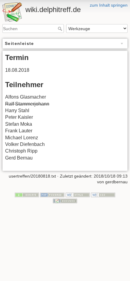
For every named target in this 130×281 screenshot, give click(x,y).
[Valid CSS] (103, 194)
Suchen (60, 29)
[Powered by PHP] (52, 194)
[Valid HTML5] (78, 194)
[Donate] (27, 194)
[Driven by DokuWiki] (65, 200)
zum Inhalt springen (109, 5)
